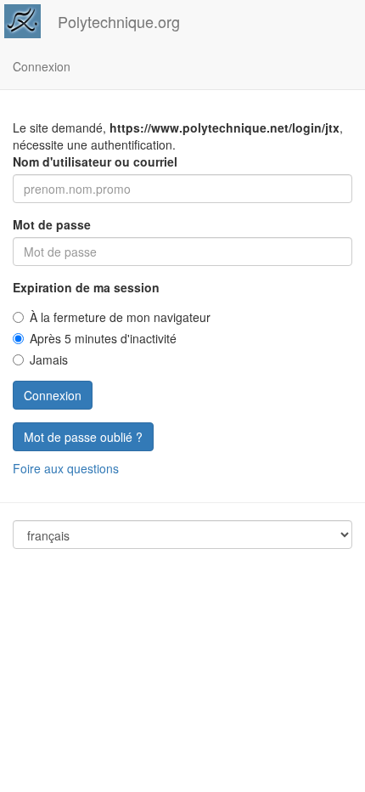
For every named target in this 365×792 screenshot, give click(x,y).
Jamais (49, 359)
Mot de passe (52, 224)
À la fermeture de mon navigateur (120, 316)
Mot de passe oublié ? (83, 436)
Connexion (41, 66)
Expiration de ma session (86, 287)
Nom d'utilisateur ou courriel (95, 161)
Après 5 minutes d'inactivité (103, 338)
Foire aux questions (66, 468)
